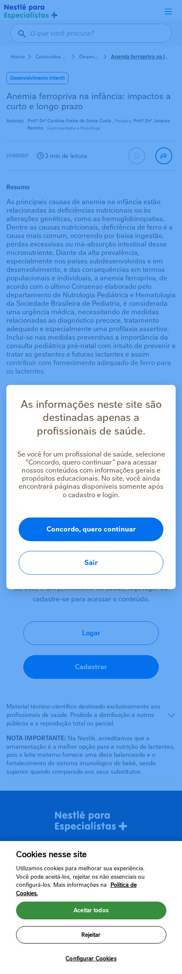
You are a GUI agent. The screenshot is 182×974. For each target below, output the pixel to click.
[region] (91, 907)
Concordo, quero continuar (91, 529)
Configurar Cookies (91, 958)
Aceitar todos (91, 910)
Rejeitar (90, 934)
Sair (91, 562)
